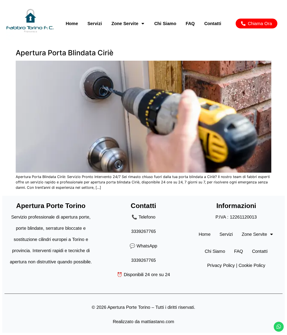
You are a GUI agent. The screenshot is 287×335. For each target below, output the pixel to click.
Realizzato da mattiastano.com (143, 321)
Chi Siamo (165, 23)
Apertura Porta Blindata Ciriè (64, 52)
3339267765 (143, 231)
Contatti (212, 23)
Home (72, 23)
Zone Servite (124, 23)
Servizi (94, 23)
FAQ (190, 23)
